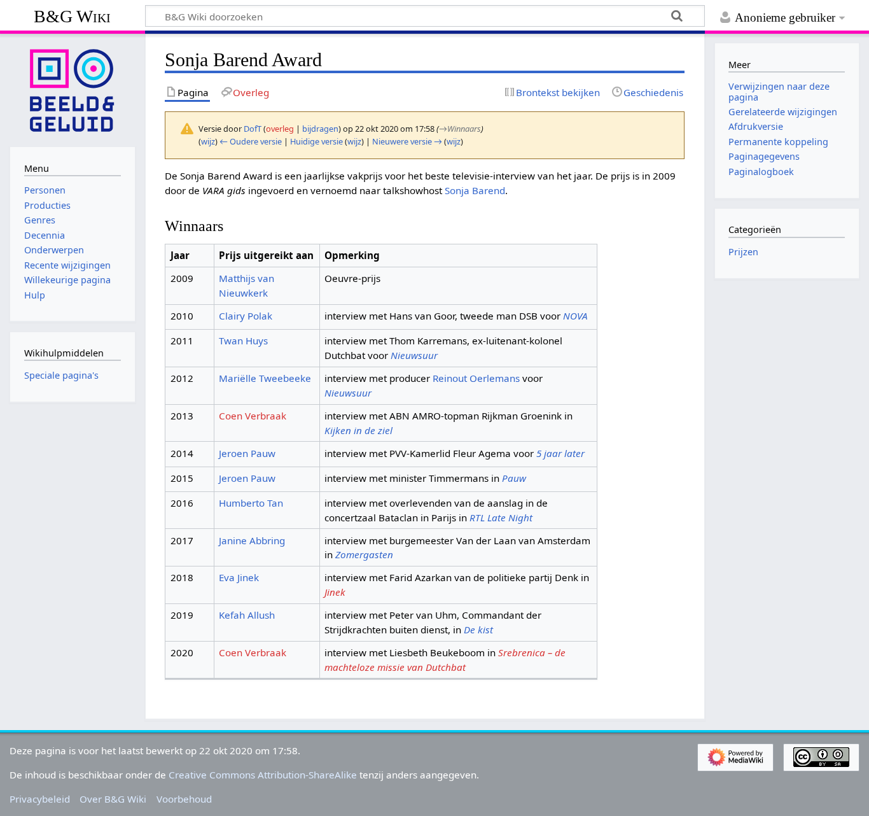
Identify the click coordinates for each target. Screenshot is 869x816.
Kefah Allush (247, 614)
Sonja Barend (475, 190)
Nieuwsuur (414, 355)
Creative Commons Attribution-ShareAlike (263, 774)
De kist (478, 629)
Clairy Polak (245, 315)
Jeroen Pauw (247, 453)
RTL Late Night (500, 517)
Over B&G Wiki (113, 798)
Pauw (514, 478)
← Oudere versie (250, 141)
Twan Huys (243, 340)
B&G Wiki (72, 16)
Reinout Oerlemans (476, 378)
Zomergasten (364, 554)
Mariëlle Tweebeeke (265, 378)
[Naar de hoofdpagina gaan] (73, 89)
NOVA (575, 315)
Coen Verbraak (252, 415)
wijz (208, 141)
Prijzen (743, 252)
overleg (280, 128)
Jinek (334, 592)
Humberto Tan (251, 502)
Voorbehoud (184, 798)
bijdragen (320, 128)
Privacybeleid (40, 798)
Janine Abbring (252, 540)
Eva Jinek (239, 577)
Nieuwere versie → (407, 141)
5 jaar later (560, 453)
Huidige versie (316, 141)
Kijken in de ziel (358, 430)
